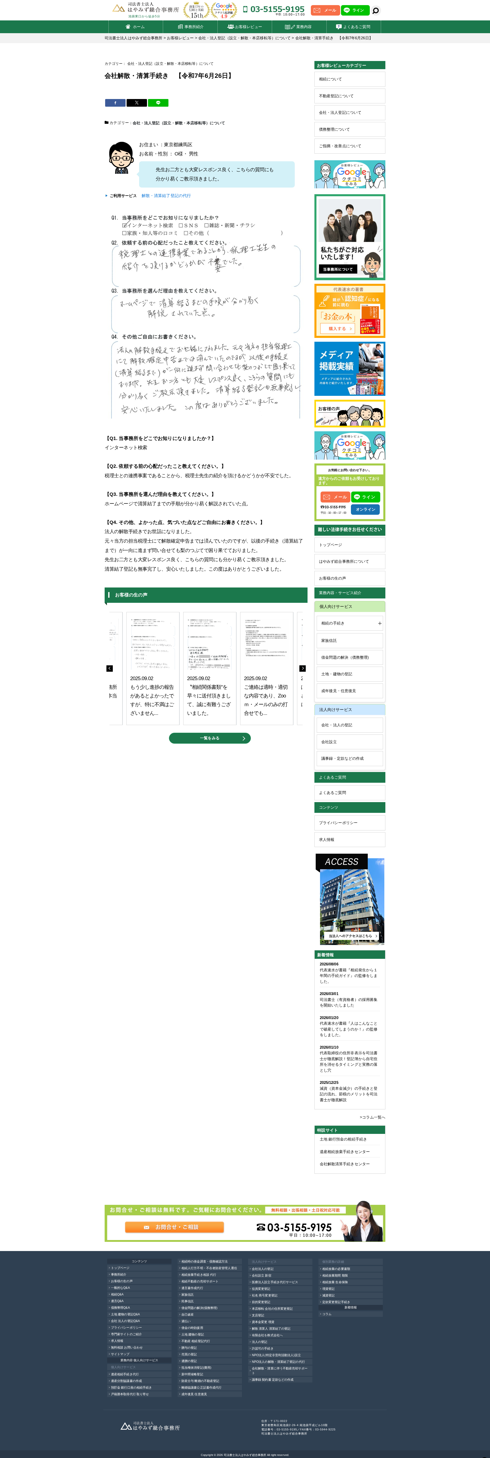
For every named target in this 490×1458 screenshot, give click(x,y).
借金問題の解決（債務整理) (345, 657)
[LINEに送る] (158, 103)
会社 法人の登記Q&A (125, 1321)
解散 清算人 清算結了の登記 (271, 1328)
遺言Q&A (117, 1301)
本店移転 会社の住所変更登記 (272, 1308)
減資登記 (328, 1295)
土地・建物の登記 (336, 674)
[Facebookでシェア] (115, 103)
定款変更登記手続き (336, 1302)
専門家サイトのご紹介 (126, 1334)
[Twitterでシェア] (137, 103)
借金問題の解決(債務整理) (199, 1308)
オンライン (365, 509)
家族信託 (329, 640)
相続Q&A (117, 1294)
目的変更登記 (261, 1302)
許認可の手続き (263, 1348)
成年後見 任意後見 (194, 1394)
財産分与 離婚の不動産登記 (200, 1381)
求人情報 (326, 839)
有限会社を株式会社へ (267, 1335)
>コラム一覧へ (372, 1117)
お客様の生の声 (332, 578)
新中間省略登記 (192, 1374)
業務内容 (304, 26)
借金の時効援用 (192, 1328)
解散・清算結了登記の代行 (166, 195)
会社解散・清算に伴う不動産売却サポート (280, 1371)
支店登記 (258, 1315)
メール (330, 10)
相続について (330, 79)
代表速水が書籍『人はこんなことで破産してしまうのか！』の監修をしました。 (349, 1029)
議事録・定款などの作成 (342, 758)
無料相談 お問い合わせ (127, 1347)
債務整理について (334, 129)
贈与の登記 (189, 1348)
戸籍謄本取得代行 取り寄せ (130, 1394)
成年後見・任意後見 (338, 691)
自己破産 (187, 1314)
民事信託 (187, 1301)
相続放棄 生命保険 (335, 1282)
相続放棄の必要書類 (336, 1269)
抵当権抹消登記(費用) (196, 1367)
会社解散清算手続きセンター (345, 1164)
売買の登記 (189, 1354)
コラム (327, 1314)
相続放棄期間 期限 (335, 1275)
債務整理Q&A (120, 1307)
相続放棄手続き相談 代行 (198, 1275)
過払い (186, 1321)
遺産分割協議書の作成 (126, 1381)
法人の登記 (259, 1342)
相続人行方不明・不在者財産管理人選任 (209, 1268)
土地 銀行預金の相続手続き (343, 1139)
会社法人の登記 (263, 1269)
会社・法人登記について (340, 112)
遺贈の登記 (189, 1361)
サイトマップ (120, 1354)
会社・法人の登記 (336, 725)
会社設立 (329, 742)
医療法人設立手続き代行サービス (275, 1282)
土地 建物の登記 (192, 1334)
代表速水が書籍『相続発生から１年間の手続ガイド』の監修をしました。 (349, 976)
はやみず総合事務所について (344, 561)
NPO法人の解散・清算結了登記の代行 (278, 1362)
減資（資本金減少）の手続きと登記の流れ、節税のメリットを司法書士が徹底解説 (349, 1094)
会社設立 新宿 (261, 1275)
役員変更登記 (261, 1289)
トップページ (330, 545)
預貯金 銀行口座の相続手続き (131, 1387)
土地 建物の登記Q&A (125, 1314)
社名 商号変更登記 (264, 1295)
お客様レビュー (248, 26)
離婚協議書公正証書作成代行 (201, 1387)
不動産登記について (336, 96)
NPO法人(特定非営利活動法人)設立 (276, 1355)
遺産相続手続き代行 (125, 1374)
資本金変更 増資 (263, 1322)
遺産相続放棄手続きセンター (345, 1151)
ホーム (138, 26)
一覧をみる (209, 738)
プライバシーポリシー (338, 822)
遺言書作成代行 (192, 1288)
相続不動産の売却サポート (199, 1281)
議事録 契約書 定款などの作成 (273, 1379)
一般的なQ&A (120, 1288)
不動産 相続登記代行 (195, 1341)
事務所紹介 (194, 26)
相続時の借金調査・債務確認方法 (204, 1261)
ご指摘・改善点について (340, 146)
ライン (358, 10)
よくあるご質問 (356, 26)
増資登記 (328, 1289)
